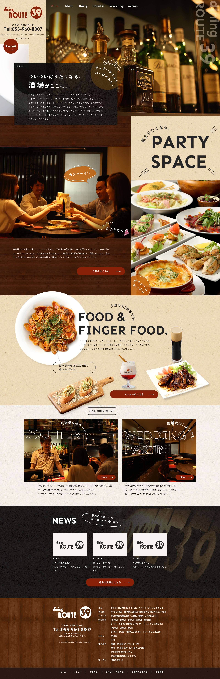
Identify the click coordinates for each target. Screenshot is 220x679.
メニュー (78, 672)
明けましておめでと (102, 563)
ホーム (63, 672)
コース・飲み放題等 (62, 563)
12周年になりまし (141, 563)
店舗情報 (159, 672)
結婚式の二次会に (140, 672)
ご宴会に (94, 672)
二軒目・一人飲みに (115, 672)
